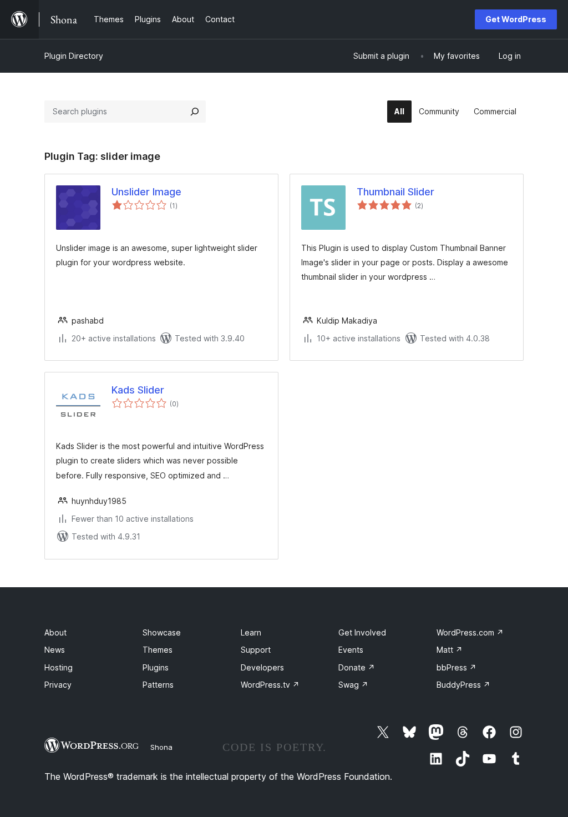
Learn (251, 632)
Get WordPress (515, 19)
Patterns (158, 684)
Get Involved (362, 632)
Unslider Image (146, 192)
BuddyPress (463, 684)
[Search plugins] (195, 111)
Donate (356, 667)
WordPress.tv (270, 684)
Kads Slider (137, 390)
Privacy (58, 684)
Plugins (156, 667)
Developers (262, 667)
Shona (161, 747)
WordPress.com (470, 632)
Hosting (58, 667)
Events (350, 649)
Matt (450, 649)
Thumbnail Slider (395, 192)
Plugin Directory (73, 55)
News (54, 649)
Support (256, 649)
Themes (158, 649)
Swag (353, 684)
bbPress (456, 667)
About (55, 632)
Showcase (162, 632)
